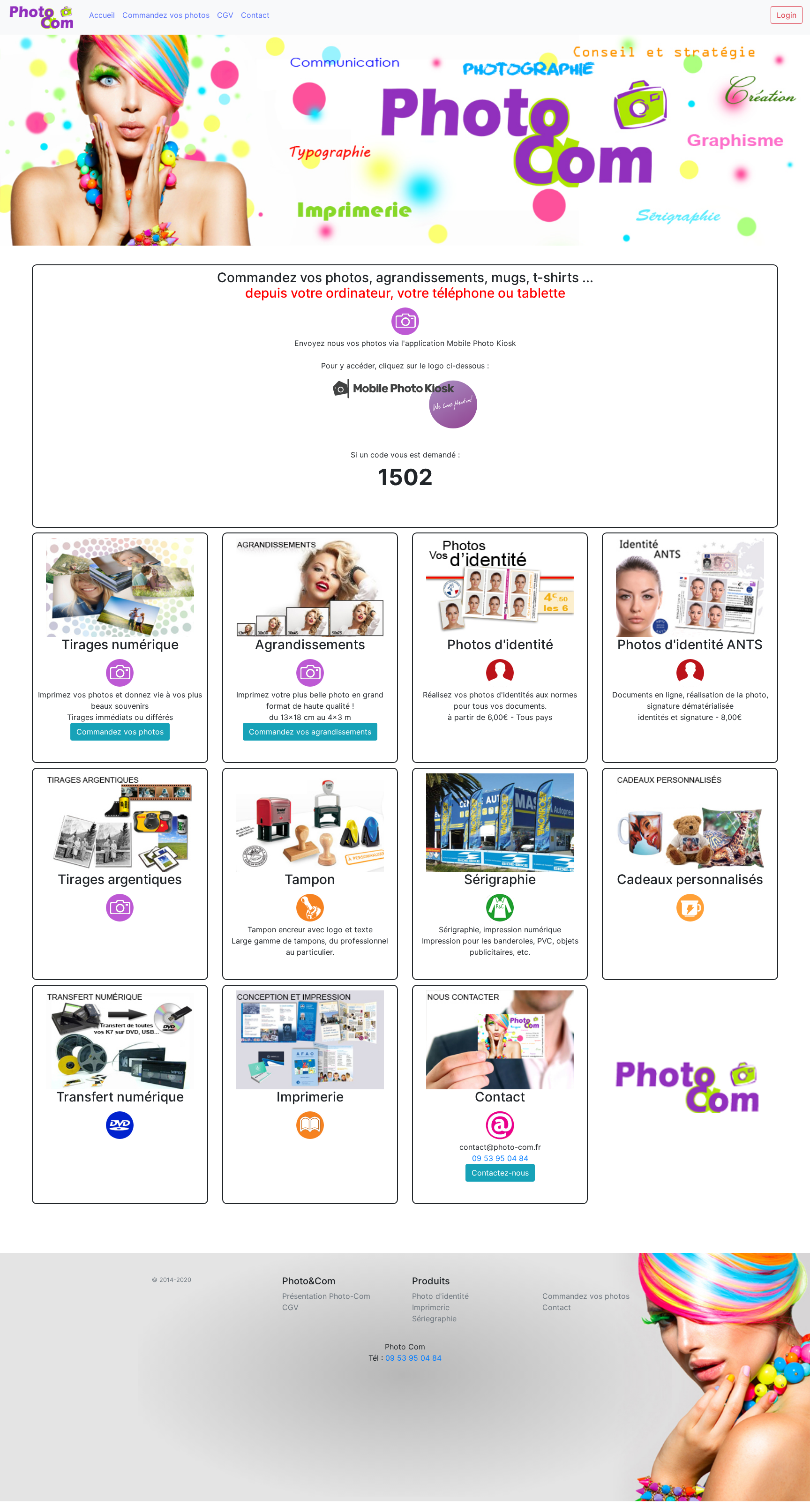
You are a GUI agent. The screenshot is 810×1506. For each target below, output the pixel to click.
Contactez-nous (500, 1172)
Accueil (102, 15)
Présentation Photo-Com (326, 1296)
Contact (255, 15)
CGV (225, 15)
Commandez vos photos (166, 15)
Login (786, 15)
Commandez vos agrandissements (310, 731)
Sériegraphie (434, 1318)
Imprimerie (431, 1307)
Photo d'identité (440, 1296)
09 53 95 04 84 (500, 1158)
